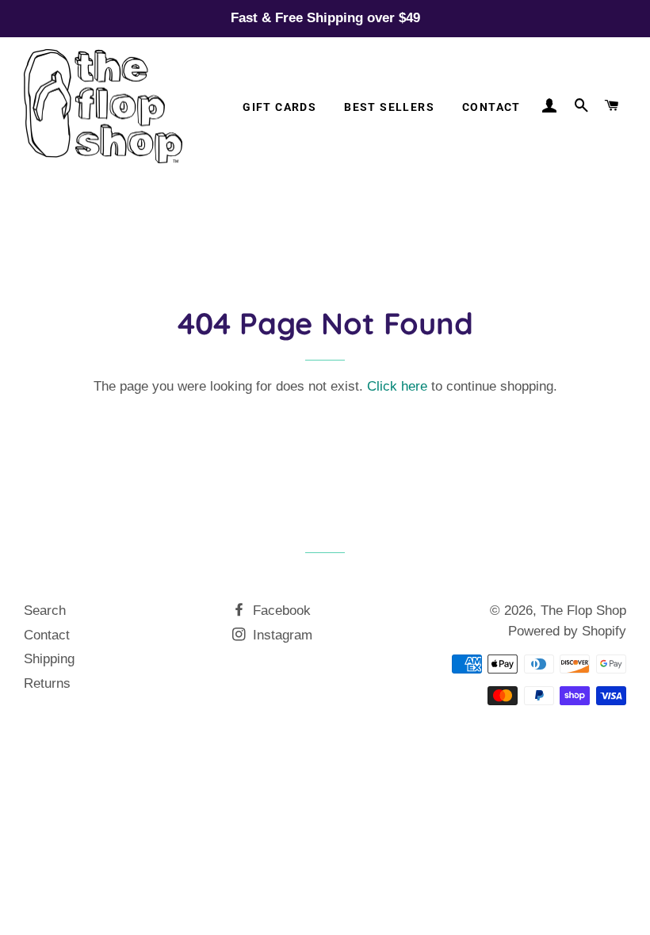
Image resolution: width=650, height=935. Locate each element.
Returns (47, 683)
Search (45, 610)
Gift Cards (279, 107)
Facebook (280, 610)
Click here (397, 386)
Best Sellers (389, 107)
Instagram (280, 635)
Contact (491, 107)
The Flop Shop (583, 610)
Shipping (49, 658)
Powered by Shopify (567, 631)
